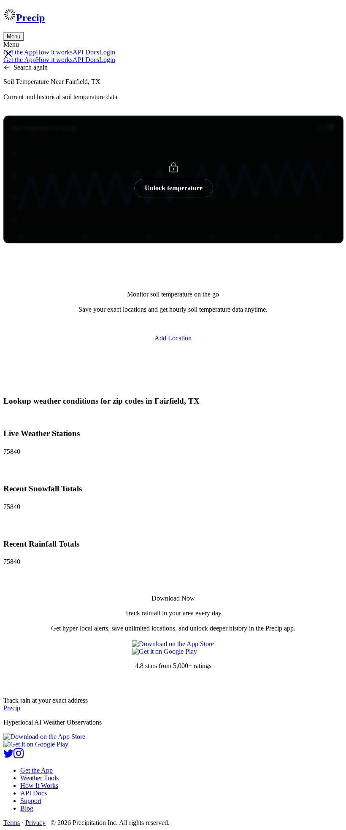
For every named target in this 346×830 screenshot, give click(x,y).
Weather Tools (39, 777)
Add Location (173, 338)
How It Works (39, 785)
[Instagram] (19, 756)
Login (107, 52)
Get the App (36, 770)
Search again (31, 67)
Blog (26, 808)
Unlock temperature (174, 187)
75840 (11, 451)
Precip (30, 17)
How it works (54, 52)
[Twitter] (8, 756)
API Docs (86, 52)
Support (30, 800)
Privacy (35, 822)
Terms (11, 822)
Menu (13, 36)
